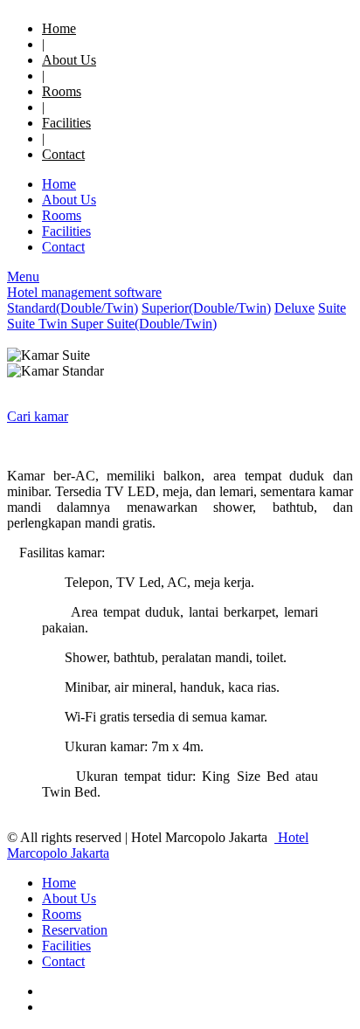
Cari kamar (37, 416)
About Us (69, 59)
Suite (332, 307)
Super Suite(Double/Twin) (144, 323)
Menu (23, 276)
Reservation (74, 929)
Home (59, 28)
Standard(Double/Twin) (72, 307)
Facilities (66, 122)
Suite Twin (39, 323)
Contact (63, 154)
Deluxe (294, 307)
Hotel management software (84, 292)
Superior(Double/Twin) (206, 307)
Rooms (61, 91)
